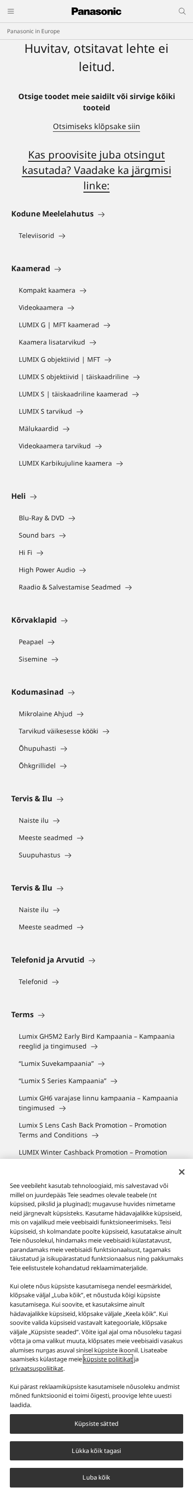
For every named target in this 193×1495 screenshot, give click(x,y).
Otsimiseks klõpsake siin (96, 126)
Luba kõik (96, 1477)
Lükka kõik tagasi (96, 1450)
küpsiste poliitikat (108, 1359)
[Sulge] (181, 1172)
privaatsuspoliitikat (36, 1368)
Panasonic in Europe (33, 31)
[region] (96, 1327)
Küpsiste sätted (96, 1423)
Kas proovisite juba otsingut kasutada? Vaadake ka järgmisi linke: (96, 169)
